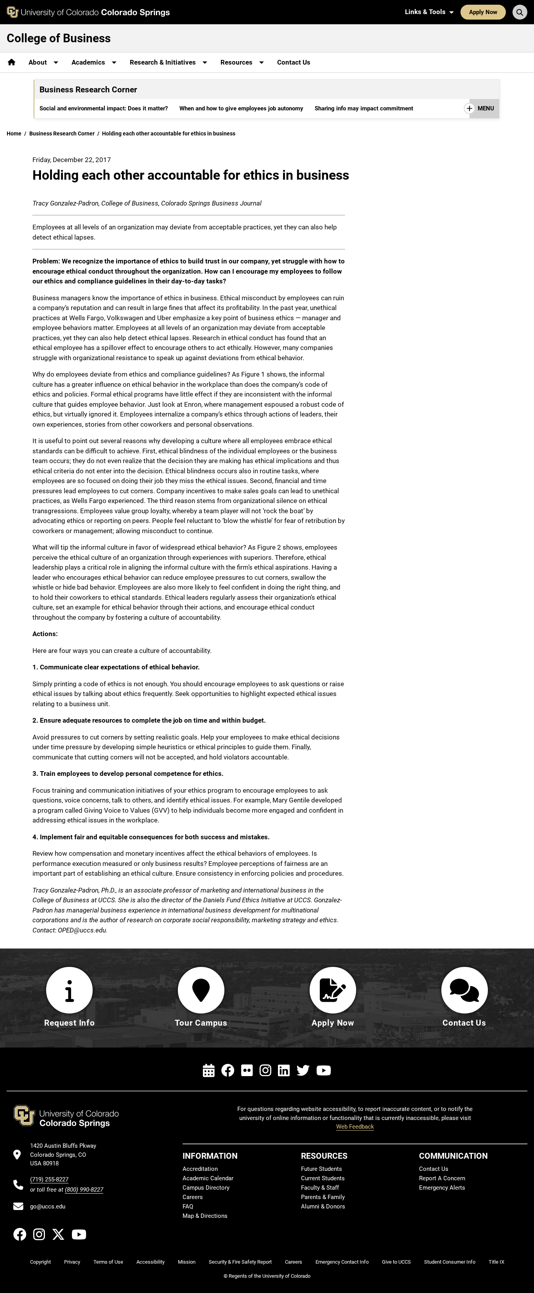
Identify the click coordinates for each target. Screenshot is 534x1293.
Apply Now (483, 12)
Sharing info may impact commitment (364, 108)
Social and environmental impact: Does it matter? (103, 108)
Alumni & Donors (323, 1206)
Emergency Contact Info (342, 1262)
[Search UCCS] (519, 12)
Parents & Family (323, 1197)
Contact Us (293, 62)
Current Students (323, 1178)
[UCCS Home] (88, 12)
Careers (193, 1197)
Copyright (40, 1262)
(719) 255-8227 (49, 1179)
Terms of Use (108, 1262)
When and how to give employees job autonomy (241, 108)
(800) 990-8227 (84, 1189)
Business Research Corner (62, 133)
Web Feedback (355, 1126)
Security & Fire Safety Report (240, 1262)
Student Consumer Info (449, 1262)
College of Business (59, 38)
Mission (186, 1262)
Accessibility (150, 1262)
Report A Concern (442, 1178)
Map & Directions (205, 1215)
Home (14, 133)
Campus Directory (206, 1187)
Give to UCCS (396, 1262)
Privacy (72, 1262)
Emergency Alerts (442, 1187)
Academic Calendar (208, 1178)
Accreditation (200, 1168)
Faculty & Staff (320, 1187)
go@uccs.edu (47, 1206)
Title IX (496, 1262)
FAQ (188, 1206)
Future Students (321, 1168)
